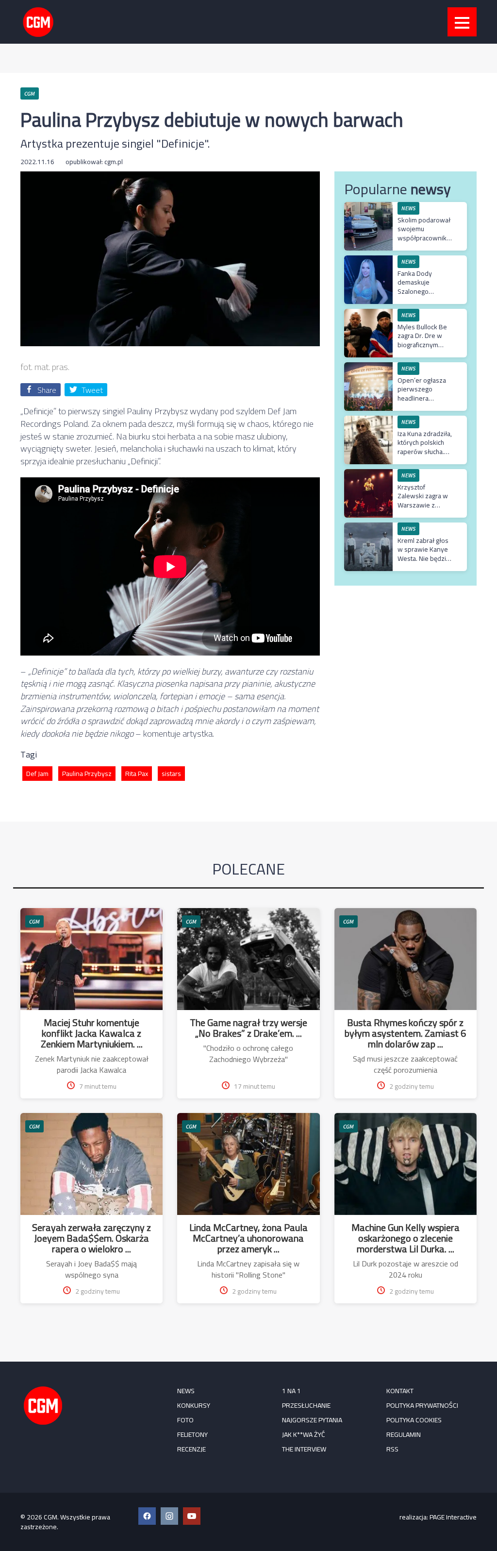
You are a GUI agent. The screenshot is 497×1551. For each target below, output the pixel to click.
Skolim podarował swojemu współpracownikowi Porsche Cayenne (427, 233)
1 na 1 (291, 1390)
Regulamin (403, 1434)
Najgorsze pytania (312, 1420)
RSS (392, 1449)
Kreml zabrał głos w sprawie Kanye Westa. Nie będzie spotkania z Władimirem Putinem (424, 562)
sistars (171, 773)
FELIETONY (192, 1434)
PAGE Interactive (453, 1517)
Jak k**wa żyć (303, 1434)
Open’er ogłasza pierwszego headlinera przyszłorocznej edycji (422, 398)
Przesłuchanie (306, 1405)
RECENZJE (191, 1449)
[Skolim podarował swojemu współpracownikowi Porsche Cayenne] (368, 207)
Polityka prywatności (422, 1405)
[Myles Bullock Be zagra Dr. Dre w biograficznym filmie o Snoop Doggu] (368, 314)
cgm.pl (113, 161)
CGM (34, 921)
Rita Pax (136, 773)
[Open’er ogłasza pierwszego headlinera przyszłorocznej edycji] (368, 367)
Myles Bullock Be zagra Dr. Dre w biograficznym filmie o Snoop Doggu (422, 344)
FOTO (185, 1420)
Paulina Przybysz (87, 773)
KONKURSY (193, 1405)
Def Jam (37, 773)
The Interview (304, 1449)
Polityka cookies (414, 1420)
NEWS (186, 1390)
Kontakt (400, 1390)
